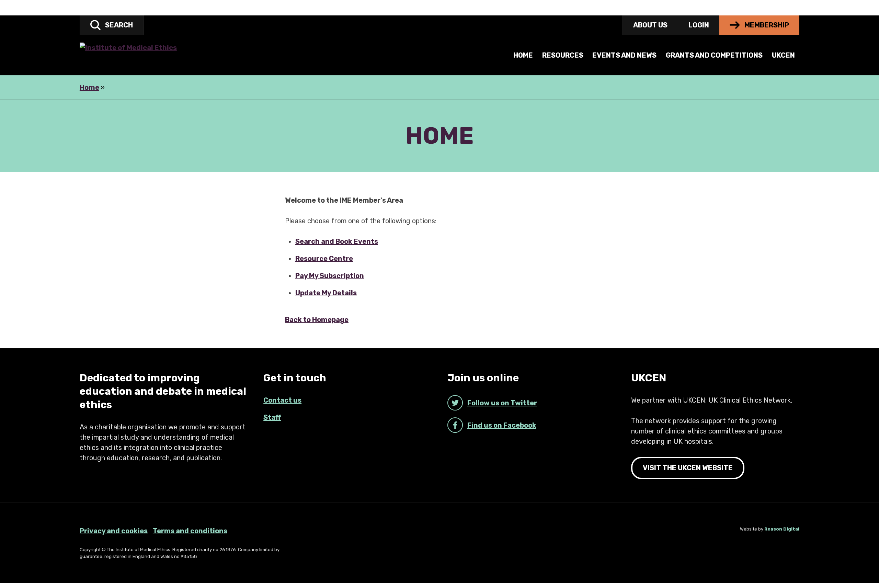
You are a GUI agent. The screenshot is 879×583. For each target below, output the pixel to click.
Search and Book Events (336, 241)
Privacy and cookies (114, 531)
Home (523, 55)
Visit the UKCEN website (688, 468)
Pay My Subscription (329, 276)
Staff (272, 417)
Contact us (282, 400)
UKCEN (783, 55)
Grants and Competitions (714, 55)
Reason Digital (781, 529)
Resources (562, 55)
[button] (112, 25)
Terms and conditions (190, 531)
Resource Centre (324, 258)
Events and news (624, 55)
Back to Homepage (317, 320)
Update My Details (326, 293)
